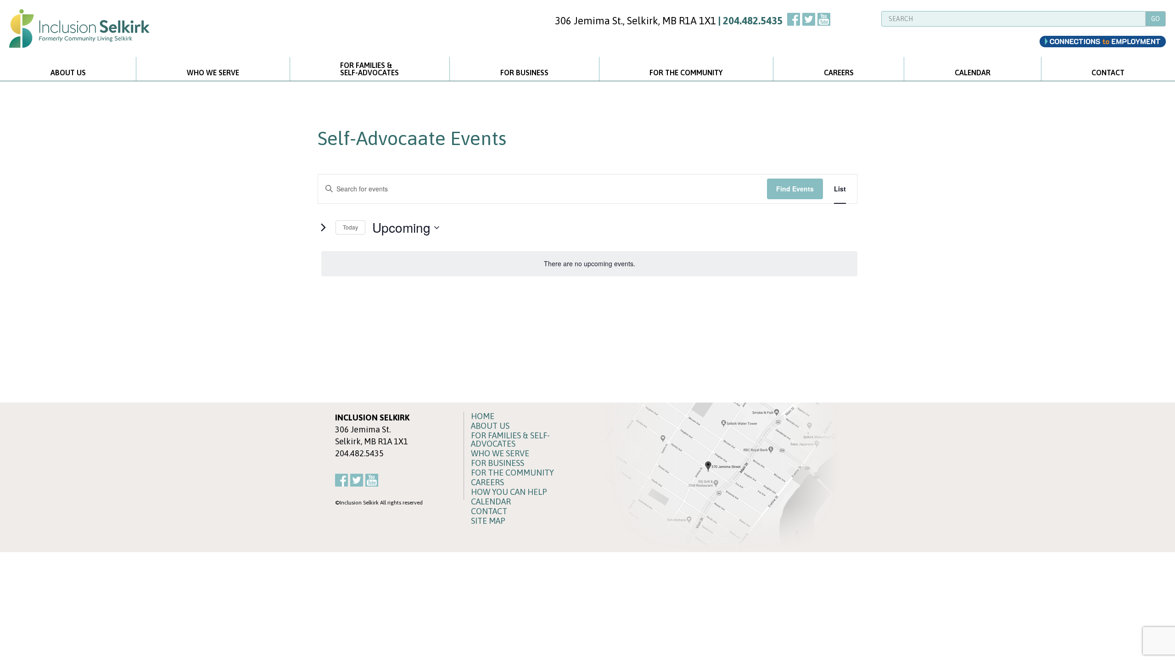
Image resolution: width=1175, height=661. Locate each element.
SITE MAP (488, 521)
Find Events (795, 188)
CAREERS (839, 72)
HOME (482, 416)
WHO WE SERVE (213, 72)
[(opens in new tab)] (718, 477)
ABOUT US (68, 72)
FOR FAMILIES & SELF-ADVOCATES (510, 439)
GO (1155, 18)
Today (350, 227)
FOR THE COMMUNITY (685, 72)
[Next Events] (323, 227)
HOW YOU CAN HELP (509, 492)
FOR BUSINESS (524, 72)
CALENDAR (972, 72)
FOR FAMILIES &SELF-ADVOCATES (369, 69)
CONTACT (1108, 72)
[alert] (589, 263)
